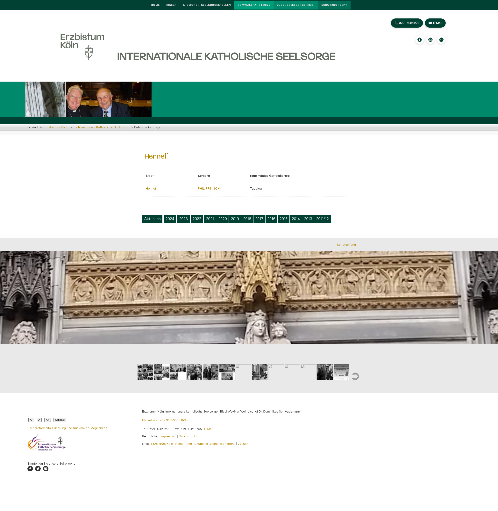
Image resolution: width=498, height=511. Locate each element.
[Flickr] (441, 39)
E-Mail (208, 429)
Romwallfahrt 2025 (254, 4)
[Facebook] (419, 39)
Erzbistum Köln (56, 127)
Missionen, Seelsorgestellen (207, 4)
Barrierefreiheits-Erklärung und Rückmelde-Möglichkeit (67, 428)
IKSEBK (171, 4)
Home (155, 4)
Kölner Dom (183, 444)
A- (31, 419)
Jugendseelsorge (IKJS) (296, 4)
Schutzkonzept (334, 4)
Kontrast (60, 419)
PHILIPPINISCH (209, 188)
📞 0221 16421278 (406, 23)
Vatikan (243, 444)
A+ (47, 419)
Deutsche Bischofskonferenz (214, 444)
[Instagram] (430, 39)
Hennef (151, 188)
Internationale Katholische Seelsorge (101, 127)
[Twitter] (38, 470)
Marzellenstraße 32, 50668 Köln (165, 420)
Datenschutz (188, 436)
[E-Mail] (45, 470)
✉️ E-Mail (435, 23)
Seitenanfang (346, 244)
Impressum (168, 436)
